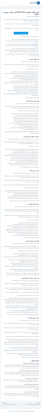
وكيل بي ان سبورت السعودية (31, 312)
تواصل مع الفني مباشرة (21, 33)
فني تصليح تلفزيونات (32, 93)
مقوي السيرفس (31, 270)
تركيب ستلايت (35, 48)
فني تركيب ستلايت (31, 40)
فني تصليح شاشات (18, 93)
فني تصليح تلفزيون (25, 93)
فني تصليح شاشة (11, 93)
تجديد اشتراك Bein (32, 308)
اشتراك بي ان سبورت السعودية (11, 307)
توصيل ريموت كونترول (29, 76)
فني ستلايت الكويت (32, 71)
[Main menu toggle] (2, 3)
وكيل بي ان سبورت (33, 350)
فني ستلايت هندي (33, 44)
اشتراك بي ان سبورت (17, 350)
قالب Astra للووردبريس (12, 411)
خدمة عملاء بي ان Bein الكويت (32, 354)
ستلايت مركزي (21, 235)
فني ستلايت (34, 45)
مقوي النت (25, 270)
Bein (10, 312)
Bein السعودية (22, 310)
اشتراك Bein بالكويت (22, 353)
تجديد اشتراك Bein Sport (8, 350)
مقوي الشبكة (20, 270)
